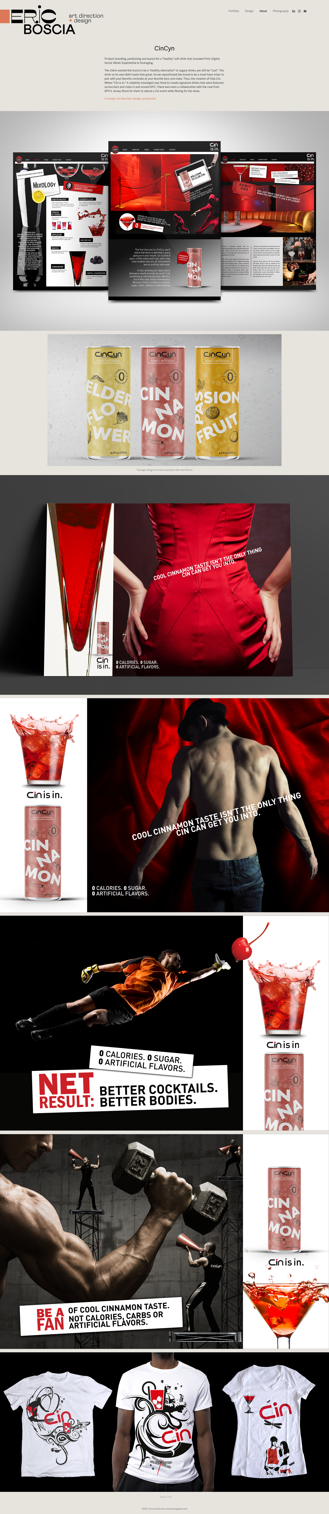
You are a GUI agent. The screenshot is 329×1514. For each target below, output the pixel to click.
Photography (281, 11)
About (263, 11)
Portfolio (233, 11)
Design (249, 11)
